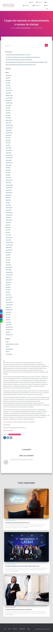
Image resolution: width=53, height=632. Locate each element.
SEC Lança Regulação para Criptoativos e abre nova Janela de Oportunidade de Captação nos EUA (26, 62)
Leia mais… (26, 527)
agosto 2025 (8, 105)
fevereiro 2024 (9, 150)
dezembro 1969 (9, 334)
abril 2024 (8, 145)
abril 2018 (8, 319)
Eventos (39, 2)
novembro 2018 (9, 304)
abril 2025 (8, 115)
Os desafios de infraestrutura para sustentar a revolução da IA (19, 59)
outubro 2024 (8, 130)
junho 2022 (8, 200)
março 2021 (8, 235)
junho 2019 (8, 287)
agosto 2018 (8, 312)
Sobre (47, 5)
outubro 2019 (8, 277)
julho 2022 (8, 197)
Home (32, 2)
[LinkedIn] (1, 318)
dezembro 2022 (9, 185)
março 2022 (8, 205)
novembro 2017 (9, 329)
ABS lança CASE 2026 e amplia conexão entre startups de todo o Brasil (21, 64)
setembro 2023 (9, 162)
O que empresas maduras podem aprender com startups (18, 54)
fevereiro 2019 (9, 297)
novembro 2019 (9, 274)
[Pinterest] (1, 316)
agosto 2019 (8, 282)
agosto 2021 (8, 222)
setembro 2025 (9, 102)
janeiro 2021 (8, 240)
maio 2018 (8, 317)
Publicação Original (8, 430)
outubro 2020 (8, 247)
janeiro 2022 (8, 210)
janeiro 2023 (8, 182)
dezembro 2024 (9, 125)
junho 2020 (8, 257)
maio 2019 (8, 289)
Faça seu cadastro (7, 422)
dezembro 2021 (9, 212)
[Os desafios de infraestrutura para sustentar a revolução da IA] (26, 590)
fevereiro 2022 (9, 207)
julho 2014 (8, 332)
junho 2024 (8, 140)
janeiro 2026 (8, 93)
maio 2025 (8, 112)
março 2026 (8, 87)
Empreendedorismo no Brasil (12, 344)
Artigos (7, 341)
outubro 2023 (8, 160)
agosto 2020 (8, 252)
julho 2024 (8, 137)
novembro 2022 (9, 187)
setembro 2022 (9, 192)
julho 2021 (8, 225)
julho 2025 (8, 107)
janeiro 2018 (8, 324)
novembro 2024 (9, 127)
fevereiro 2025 (9, 120)
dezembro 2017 (9, 327)
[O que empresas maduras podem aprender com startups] (26, 503)
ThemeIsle (48, 629)
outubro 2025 (8, 100)
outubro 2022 (8, 190)
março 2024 (8, 147)
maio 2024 (8, 142)
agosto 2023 (8, 165)
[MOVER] (8, 5)
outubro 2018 (8, 307)
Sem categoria (9, 354)
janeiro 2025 (8, 122)
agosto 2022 (8, 195)
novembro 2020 (9, 245)
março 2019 (8, 294)
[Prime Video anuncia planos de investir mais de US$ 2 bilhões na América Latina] (26, 546)
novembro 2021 (9, 215)
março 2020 (8, 264)
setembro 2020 (9, 249)
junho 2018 (8, 314)
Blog (47, 2)
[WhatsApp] (1, 321)
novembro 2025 (9, 97)
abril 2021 (8, 232)
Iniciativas (26, 5)
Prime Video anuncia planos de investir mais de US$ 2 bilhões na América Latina (23, 57)
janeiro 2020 (8, 269)
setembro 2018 (9, 309)
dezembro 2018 (9, 302)
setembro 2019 (9, 279)
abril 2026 (8, 85)
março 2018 (8, 322)
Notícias (7, 351)
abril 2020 (8, 262)
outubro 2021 (8, 217)
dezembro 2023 (9, 155)
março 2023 (8, 177)
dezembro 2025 (9, 95)
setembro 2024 (9, 132)
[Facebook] (1, 311)
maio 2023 (8, 172)
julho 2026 (8, 78)
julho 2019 (8, 284)
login (20, 459)
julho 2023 (8, 167)
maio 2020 (8, 259)
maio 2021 (8, 230)
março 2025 (8, 117)
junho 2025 (8, 110)
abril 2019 (8, 292)
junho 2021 (8, 227)
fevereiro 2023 (9, 180)
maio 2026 (8, 82)
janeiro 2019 (8, 299)
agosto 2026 (8, 75)
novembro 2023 (9, 157)
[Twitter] (1, 313)
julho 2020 (8, 254)
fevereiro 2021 (9, 237)
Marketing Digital (9, 349)
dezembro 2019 (9, 272)
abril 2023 (8, 175)
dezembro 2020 (9, 242)
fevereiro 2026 (9, 90)
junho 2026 (8, 80)
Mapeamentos (37, 5)
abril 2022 (8, 202)
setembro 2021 (9, 220)
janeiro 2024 (8, 152)
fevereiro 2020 (9, 267)
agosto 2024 (8, 135)
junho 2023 (8, 170)
